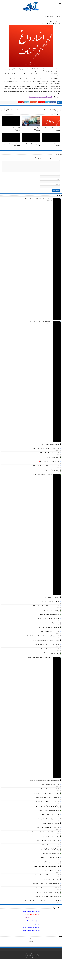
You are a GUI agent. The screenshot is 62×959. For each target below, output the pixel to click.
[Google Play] (25, 955)
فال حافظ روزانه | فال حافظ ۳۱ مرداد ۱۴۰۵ (48, 461)
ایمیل (58, 179)
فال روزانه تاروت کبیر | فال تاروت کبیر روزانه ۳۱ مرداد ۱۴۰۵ (46, 448)
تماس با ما (31, 939)
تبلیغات (31, 938)
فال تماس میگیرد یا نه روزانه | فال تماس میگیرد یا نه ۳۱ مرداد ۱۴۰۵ (44, 780)
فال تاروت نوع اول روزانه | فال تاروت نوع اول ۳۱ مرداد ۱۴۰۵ (46, 883)
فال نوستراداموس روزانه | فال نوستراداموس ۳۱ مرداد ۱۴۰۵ (46, 605)
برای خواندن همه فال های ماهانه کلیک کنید (31, 927)
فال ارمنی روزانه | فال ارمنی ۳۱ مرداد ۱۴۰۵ (49, 623)
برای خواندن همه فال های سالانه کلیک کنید (31, 930)
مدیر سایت (57, 23)
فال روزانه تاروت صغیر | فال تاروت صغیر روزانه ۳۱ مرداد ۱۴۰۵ (38, 198)
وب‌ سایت (58, 184)
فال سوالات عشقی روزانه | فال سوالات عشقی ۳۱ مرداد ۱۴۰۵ (45, 793)
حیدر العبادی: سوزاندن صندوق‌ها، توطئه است (51, 109)
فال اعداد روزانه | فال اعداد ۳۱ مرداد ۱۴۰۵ (49, 814)
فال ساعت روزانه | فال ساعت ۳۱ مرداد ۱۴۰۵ (49, 627)
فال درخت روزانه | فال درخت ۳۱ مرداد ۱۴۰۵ (49, 879)
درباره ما (31, 941)
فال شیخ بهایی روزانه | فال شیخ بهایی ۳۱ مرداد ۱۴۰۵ (47, 887)
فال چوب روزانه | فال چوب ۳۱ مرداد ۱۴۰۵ (50, 857)
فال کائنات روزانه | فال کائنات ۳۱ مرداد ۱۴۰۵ (49, 452)
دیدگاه (58, 160)
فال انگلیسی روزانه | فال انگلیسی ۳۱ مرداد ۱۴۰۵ (48, 818)
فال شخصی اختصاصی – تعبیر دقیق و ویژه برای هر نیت (47, 896)
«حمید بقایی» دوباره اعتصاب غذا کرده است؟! (11, 109)
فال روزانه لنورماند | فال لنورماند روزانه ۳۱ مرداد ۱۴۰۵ (47, 836)
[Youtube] (30, 955)
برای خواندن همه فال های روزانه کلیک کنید (31, 911)
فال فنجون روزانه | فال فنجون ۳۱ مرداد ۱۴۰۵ (49, 631)
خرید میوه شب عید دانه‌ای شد (53, 143)
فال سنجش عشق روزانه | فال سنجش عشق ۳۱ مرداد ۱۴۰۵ (39, 657)
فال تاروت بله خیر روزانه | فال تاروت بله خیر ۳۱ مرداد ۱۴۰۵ (46, 892)
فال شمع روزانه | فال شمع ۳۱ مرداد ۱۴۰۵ (50, 788)
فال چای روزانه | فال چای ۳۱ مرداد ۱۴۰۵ (50, 597)
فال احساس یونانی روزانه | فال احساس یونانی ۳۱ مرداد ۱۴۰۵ (45, 866)
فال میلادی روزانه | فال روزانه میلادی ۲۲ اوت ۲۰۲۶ (41, 321)
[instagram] (27, 955)
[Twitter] (35, 955)
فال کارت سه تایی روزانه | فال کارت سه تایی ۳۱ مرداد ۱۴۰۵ (46, 861)
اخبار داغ (57, 16)
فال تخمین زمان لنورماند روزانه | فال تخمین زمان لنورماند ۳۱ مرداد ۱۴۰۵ (43, 635)
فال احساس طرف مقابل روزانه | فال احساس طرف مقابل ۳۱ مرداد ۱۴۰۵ (43, 831)
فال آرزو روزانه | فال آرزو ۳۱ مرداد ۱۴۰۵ (50, 844)
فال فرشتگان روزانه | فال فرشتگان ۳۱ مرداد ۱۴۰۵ (48, 827)
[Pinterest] (34, 955)
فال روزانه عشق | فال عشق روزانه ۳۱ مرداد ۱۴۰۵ (48, 840)
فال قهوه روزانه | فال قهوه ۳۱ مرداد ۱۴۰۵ (50, 648)
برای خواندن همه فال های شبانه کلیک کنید (31, 914)
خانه (61, 16)
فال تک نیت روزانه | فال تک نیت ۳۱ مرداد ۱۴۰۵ (49, 810)
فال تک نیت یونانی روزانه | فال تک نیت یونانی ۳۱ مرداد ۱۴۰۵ (46, 465)
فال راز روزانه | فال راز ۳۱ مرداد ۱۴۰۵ (50, 470)
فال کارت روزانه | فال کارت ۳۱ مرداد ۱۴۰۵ (50, 444)
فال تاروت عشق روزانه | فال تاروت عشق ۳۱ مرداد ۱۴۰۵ (46, 797)
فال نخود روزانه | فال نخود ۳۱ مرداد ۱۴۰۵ (50, 601)
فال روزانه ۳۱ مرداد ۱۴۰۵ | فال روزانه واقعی (49, 610)
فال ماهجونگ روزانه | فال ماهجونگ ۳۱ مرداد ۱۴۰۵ (48, 653)
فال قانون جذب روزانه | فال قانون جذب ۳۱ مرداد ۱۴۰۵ (47, 874)
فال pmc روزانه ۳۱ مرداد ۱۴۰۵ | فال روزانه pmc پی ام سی (46, 801)
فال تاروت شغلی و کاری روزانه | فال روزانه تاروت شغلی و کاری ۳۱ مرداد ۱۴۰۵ (42, 900)
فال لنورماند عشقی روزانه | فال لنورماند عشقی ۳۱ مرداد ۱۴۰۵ (45, 640)
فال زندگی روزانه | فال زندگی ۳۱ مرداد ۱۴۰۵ (49, 870)
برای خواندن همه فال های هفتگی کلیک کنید (31, 920)
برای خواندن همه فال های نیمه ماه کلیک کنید (31, 924)
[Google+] (39, 955)
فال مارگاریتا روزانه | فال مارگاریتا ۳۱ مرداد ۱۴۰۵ (48, 849)
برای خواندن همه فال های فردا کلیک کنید (31, 917)
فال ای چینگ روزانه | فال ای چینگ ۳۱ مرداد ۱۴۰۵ (48, 618)
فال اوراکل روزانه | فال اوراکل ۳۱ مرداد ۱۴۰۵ (49, 457)
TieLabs (38, 953)
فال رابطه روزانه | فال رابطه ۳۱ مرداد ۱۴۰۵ (49, 853)
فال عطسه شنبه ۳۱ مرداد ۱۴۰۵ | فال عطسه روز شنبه (47, 644)
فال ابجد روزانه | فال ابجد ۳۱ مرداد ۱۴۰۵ (50, 823)
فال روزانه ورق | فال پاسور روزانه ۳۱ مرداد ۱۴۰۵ (41, 474)
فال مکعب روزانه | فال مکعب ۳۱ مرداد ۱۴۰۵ (49, 614)
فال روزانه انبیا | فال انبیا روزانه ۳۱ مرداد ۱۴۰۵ (49, 784)
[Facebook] (37, 955)
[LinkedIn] (32, 955)
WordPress (29, 953)
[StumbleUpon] (29, 955)
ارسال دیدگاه (44, 23)
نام (59, 174)
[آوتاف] (31, 6)
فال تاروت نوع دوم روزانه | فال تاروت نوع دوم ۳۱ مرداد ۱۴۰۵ (46, 806)
